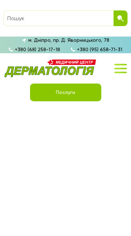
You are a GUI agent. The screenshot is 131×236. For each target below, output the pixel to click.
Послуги (65, 92)
